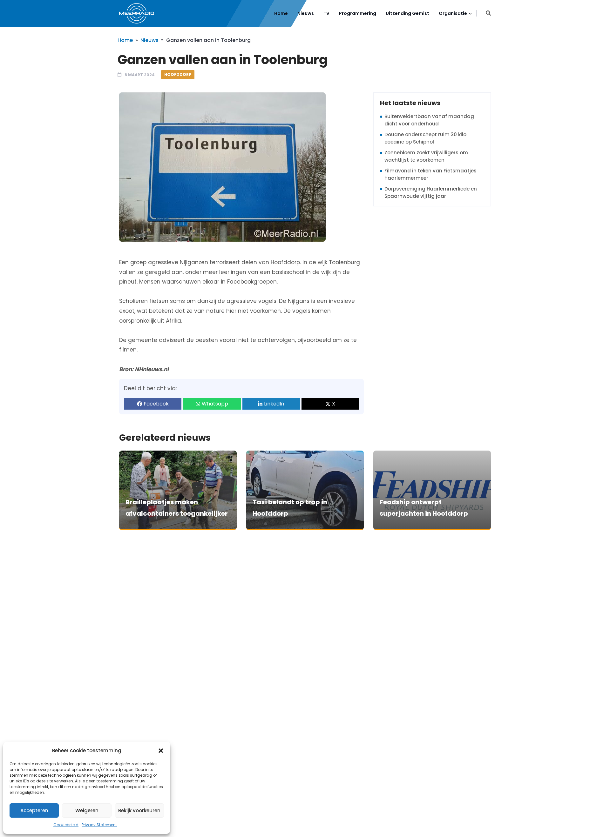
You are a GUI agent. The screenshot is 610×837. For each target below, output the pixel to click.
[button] (161, 750)
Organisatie (453, 13)
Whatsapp (215, 403)
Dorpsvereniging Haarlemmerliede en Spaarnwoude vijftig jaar (430, 192)
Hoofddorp (177, 74)
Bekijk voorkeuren (139, 810)
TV (326, 13)
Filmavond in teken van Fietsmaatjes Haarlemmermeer (430, 174)
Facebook (156, 403)
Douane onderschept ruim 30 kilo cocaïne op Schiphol (425, 138)
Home (281, 13)
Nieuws (305, 13)
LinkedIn (274, 403)
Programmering (357, 13)
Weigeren (86, 810)
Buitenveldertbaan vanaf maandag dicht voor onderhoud (429, 120)
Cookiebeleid (65, 824)
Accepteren (34, 810)
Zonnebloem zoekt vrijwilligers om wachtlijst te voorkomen (426, 156)
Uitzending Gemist (407, 13)
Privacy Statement (99, 824)
